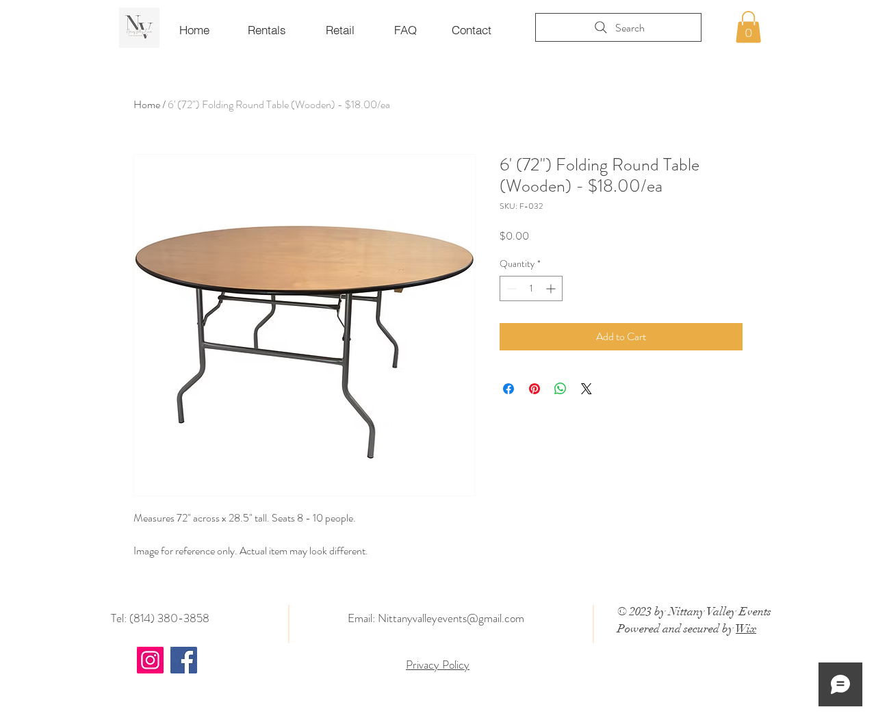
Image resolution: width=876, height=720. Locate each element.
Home (146, 104)
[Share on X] (586, 389)
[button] (748, 27)
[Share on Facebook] (508, 389)
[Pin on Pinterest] (534, 389)
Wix (746, 628)
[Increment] (552, 288)
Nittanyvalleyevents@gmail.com (451, 618)
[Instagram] (150, 660)
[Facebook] (183, 660)
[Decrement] (510, 288)
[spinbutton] (531, 288)
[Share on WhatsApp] (560, 389)
